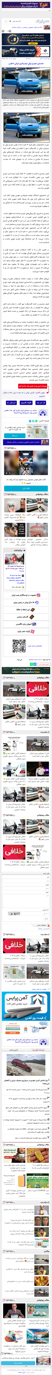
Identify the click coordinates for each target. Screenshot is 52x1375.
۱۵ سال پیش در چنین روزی (24, 602)
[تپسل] (5, 448)
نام (48, 877)
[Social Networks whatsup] (36, 421)
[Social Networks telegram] (30, 421)
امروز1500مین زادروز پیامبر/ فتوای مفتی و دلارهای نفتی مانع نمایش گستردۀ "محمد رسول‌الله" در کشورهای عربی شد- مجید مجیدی (27, 1111)
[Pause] (6, 473)
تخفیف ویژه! (18, 1363)
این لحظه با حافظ (23, 609)
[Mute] (9, 473)
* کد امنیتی (46, 910)
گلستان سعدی (22, 616)
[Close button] (50, 1353)
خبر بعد (39, 402)
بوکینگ (40, 929)
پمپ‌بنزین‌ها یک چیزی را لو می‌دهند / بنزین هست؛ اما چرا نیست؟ (15, 568)
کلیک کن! (26, 488)
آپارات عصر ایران (24, 631)
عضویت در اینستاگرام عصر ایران (24, 595)
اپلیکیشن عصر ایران (35, 646)
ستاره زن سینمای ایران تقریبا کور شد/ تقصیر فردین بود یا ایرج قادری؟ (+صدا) (20, 411)
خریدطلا (15, 435)
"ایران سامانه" (22, 1372)
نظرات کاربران (26, 402)
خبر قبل (13, 402)
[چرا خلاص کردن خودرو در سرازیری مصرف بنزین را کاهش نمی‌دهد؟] (26, 1065)
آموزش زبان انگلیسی (24, 624)
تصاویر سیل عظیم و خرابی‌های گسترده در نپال (31, 1138)
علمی (41, 59)
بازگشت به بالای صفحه (39, 989)
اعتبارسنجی (47, 929)
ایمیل (47, 885)
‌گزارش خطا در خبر (44, 664)
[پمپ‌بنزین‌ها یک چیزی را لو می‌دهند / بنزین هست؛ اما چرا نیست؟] (14, 559)
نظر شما (46, 873)
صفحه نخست (47, 59)
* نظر (47, 892)
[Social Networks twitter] (33, 421)
